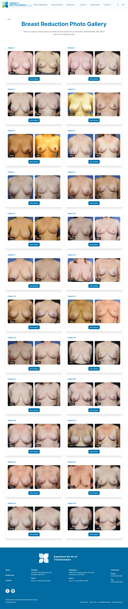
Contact (8, 580)
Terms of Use (93, 602)
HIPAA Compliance (117, 602)
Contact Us (107, 5)
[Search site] (117, 5)
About (8, 570)
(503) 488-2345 (116, 576)
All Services (10, 575)
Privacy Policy (84, 602)
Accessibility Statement (104, 602)
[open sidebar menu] (123, 5)
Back (9, 19)
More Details (34, 79)
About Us (83, 5)
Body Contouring (57, 5)
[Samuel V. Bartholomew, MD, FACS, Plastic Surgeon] (17, 5)
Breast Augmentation (41, 5)
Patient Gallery (95, 5)
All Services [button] (70, 5)
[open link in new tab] (7, 591)
